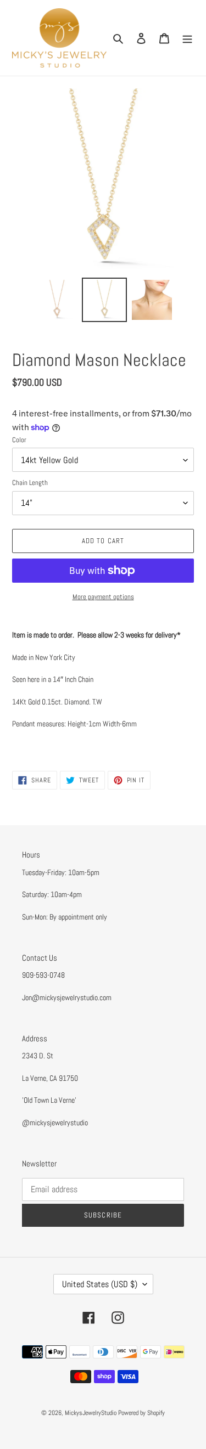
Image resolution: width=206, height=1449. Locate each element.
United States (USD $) (99, 1284)
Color (19, 439)
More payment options (103, 596)
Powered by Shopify (141, 1412)
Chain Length (30, 482)
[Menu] (187, 38)
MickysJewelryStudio (90, 1412)
